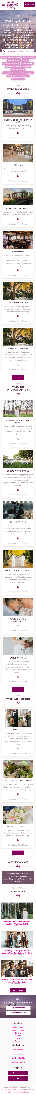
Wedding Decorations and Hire (18, 60)
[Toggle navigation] (3, 4)
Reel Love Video (18, 522)
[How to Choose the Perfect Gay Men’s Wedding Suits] (17, 968)
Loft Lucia (18, 165)
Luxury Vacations (18, 1054)
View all (18, 377)
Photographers (18, 1030)
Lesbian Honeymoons (18, 1012)
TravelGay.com (7, 1089)
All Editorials (18, 990)
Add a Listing (18, 1073)
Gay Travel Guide (18, 1058)
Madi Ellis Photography (18, 571)
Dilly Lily (18, 729)
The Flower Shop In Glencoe (18, 781)
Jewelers (18, 1036)
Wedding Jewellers (18, 69)
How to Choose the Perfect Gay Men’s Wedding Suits (17, 981)
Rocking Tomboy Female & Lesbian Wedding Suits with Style (17, 952)
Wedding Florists (27, 63)
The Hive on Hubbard (18, 303)
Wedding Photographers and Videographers (18, 73)
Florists (18, 1033)
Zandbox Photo (18, 658)
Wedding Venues (18, 79)
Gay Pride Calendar (18, 1062)
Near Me (30, 4)
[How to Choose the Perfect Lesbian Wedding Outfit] (17, 911)
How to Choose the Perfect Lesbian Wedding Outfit (17, 923)
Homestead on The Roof (18, 208)
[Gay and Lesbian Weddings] (12, 5)
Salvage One (18, 251)
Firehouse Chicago (18, 348)
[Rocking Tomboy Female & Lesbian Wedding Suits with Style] (17, 939)
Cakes (18, 1038)
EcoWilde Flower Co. (18, 827)
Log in (18, 1078)
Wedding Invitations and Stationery (18, 66)
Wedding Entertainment (11, 63)
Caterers (18, 1041)
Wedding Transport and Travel (18, 76)
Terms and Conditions (21, 1092)
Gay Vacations (18, 1050)
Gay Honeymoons (18, 1007)
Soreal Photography (18, 471)
